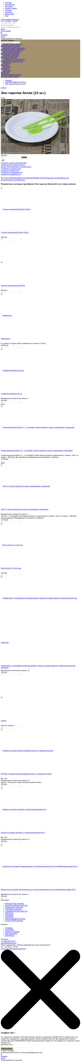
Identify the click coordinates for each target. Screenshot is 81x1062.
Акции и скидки (11, 8)
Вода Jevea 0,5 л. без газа (11, 568)
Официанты (5, 339)
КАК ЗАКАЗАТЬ (11, 934)
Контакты (8, 12)
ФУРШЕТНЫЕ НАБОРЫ (14, 904)
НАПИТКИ (9, 917)
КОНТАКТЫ (9, 936)
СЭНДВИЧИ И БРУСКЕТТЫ (16, 911)
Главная (8, 2)
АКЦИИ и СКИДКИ (12, 932)
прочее (3, 721)
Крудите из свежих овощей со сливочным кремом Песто (23, 833)
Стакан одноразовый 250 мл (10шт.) (15, 232)
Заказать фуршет (54, 178)
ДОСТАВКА (9, 930)
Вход (3, 29)
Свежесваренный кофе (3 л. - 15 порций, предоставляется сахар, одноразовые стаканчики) (37, 450)
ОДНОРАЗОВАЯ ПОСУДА (19, 178)
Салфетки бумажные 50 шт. (11, 394)
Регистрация (6, 31)
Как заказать (10, 4)
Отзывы (8, 10)
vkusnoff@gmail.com (8, 943)
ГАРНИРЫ (9, 915)
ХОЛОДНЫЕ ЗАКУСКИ (39, 178)
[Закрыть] (40, 1029)
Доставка (8, 6)
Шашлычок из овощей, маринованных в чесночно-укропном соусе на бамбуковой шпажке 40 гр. (38, 889)
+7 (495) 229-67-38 (8, 23)
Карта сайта (9, 14)
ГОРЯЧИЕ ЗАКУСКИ (13, 909)
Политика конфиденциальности (13, 949)
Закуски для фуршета (16, 180)
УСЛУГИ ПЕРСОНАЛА (14, 921)
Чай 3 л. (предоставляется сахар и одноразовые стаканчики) (24, 509)
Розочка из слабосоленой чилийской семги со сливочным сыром (26, 774)
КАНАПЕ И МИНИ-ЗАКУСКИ (16, 906)
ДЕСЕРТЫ (9, 913)
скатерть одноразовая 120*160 (13, 285)
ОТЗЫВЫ (9, 928)
